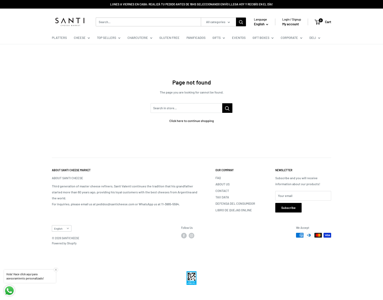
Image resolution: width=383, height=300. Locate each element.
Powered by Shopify (64, 243)
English (58, 228)
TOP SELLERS (106, 37)
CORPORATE (289, 37)
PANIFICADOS (196, 37)
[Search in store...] (227, 108)
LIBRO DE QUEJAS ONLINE (233, 210)
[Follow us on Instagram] (191, 235)
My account (290, 24)
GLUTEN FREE (169, 37)
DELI (312, 37)
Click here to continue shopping (191, 121)
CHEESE (80, 37)
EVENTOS (239, 37)
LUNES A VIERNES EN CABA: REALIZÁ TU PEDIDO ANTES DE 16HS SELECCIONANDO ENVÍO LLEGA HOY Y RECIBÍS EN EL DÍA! (191, 4)
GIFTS (216, 37)
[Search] (241, 22)
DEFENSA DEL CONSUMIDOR (235, 203)
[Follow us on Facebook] (184, 235)
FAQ (218, 178)
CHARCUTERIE (137, 37)
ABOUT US (222, 184)
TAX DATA (222, 197)
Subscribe (288, 208)
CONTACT (222, 191)
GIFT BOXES (261, 37)
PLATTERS (59, 37)
